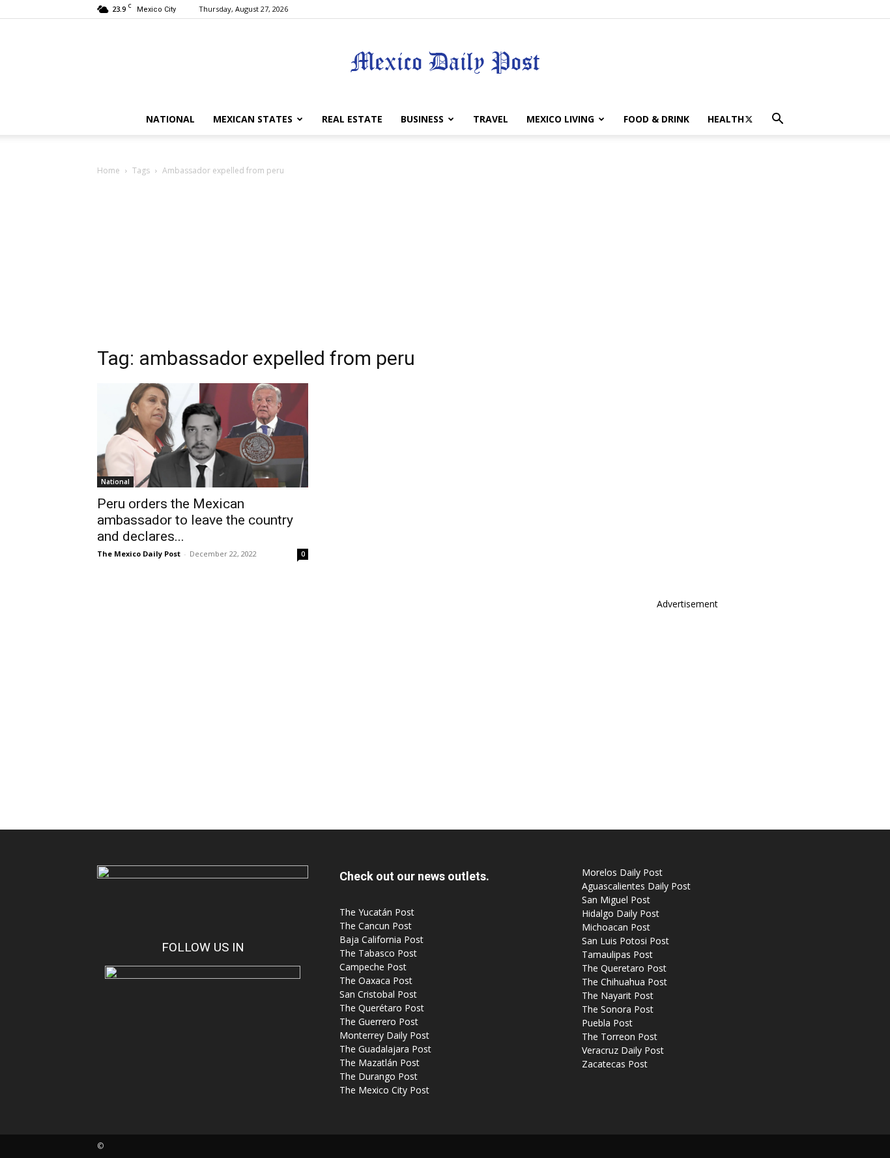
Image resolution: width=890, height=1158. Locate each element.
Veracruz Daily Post (623, 1050)
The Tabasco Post (378, 953)
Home (108, 170)
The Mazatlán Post (379, 1062)
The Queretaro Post (624, 968)
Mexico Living (560, 119)
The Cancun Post (375, 925)
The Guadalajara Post (385, 1049)
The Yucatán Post (376, 912)
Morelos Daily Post (622, 872)
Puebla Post (607, 1023)
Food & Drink (656, 119)
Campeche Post (373, 967)
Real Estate (352, 119)
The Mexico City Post (384, 1090)
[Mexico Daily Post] (445, 62)
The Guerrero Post (378, 1021)
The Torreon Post (619, 1036)
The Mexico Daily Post (138, 553)
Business (422, 119)
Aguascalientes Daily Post (636, 886)
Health (726, 119)
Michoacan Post (616, 927)
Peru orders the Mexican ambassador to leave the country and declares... (195, 520)
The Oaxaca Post (375, 980)
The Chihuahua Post (624, 982)
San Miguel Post (616, 899)
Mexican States (253, 119)
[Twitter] (748, 119)
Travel (490, 119)
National (170, 119)
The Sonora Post (617, 1009)
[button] (777, 120)
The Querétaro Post (381, 1008)
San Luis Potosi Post (625, 940)
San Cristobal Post (378, 994)
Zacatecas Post (615, 1064)
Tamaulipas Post (617, 954)
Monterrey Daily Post (384, 1035)
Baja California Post (381, 939)
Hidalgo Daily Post (620, 913)
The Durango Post (378, 1076)
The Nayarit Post (617, 995)
